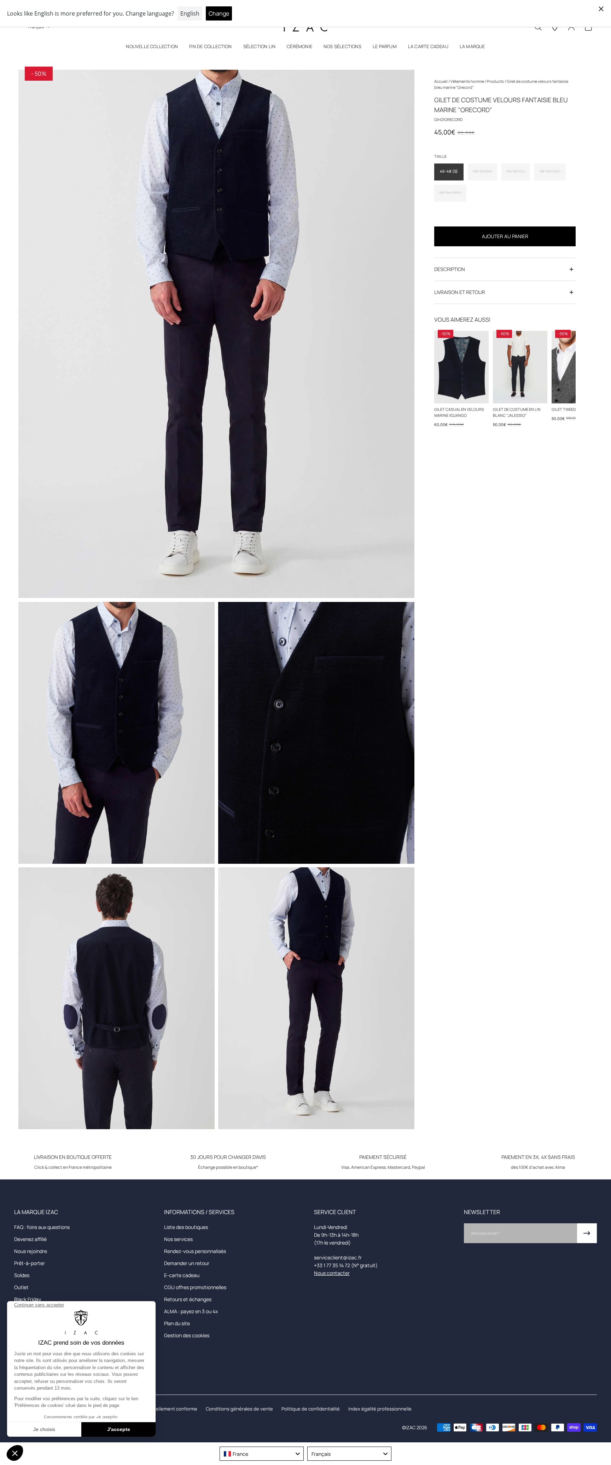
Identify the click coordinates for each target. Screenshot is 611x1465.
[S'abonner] (587, 1233)
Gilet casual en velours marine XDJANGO (459, 412)
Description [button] (449, 269)
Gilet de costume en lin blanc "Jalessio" (517, 412)
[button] (152, 48)
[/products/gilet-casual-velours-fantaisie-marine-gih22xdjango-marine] (461, 367)
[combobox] (262, 1454)
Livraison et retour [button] (459, 292)
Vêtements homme (467, 81)
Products (496, 81)
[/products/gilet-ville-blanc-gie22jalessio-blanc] (520, 367)
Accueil (441, 81)
